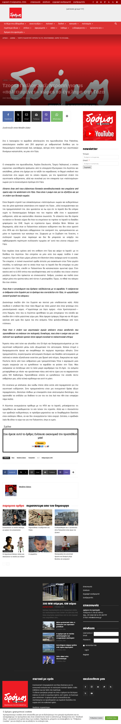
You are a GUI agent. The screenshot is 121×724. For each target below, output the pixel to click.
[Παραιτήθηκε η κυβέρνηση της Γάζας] (40, 517)
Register (86, 655)
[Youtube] (117, 2)
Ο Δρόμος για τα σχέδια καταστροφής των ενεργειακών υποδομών (65, 636)
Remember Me (91, 645)
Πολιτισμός (86, 24)
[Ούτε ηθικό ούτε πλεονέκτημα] (48, 660)
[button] (116, 24)
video (53, 28)
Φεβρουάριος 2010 (47, 458)
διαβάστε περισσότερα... (42, 707)
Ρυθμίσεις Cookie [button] (96, 718)
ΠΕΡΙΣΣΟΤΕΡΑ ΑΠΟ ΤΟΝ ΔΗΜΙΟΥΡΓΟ (47, 506)
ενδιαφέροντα (78, 28)
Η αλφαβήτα (33, 554)
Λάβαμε (64, 28)
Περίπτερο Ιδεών (11, 28)
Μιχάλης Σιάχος (12, 98)
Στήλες (26, 28)
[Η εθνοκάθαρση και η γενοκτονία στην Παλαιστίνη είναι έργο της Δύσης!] (66, 517)
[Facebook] (93, 2)
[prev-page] (4, 563)
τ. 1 (38, 458)
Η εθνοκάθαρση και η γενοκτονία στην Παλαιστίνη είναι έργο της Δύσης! (66, 530)
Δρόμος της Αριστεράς (13, 32)
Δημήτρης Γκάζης (48, 607)
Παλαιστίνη (31, 458)
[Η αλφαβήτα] (40, 544)
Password (87, 640)
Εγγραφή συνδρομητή (61, 2)
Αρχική (5, 38)
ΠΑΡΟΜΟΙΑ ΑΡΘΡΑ (13, 506)
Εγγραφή (87, 167)
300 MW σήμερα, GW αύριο (59, 604)
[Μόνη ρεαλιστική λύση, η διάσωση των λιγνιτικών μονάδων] (48, 625)
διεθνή (12, 38)
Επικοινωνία (35, 2)
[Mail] (101, 2)
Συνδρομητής (79, 2)
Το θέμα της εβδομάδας (14, 24)
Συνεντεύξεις (35, 24)
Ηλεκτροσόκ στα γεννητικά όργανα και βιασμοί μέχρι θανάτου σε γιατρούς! (64, 556)
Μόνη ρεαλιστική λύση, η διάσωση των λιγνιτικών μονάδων (65, 624)
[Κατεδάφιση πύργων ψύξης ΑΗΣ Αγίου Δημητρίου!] (48, 648)
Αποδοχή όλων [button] (111, 718)
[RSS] (109, 2)
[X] (113, 2)
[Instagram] (97, 2)
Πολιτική (49, 24)
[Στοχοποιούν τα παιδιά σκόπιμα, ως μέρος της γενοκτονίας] (14, 517)
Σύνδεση (46, 2)
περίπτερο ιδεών (59, 524)
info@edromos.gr (95, 617)
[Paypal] (105, 2)
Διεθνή (61, 24)
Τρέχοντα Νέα (96, 28)
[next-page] (7, 563)
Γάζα (13, 458)
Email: (86, 160)
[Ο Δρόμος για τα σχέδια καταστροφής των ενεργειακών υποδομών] (48, 637)
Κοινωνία (73, 24)
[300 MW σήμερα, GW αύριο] (60, 592)
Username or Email (88, 634)
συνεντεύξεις (14, 80)
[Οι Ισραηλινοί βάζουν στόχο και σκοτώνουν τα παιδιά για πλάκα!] (14, 544)
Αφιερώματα (40, 28)
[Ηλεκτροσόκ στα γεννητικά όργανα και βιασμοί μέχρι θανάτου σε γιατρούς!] (66, 544)
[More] (67, 116)
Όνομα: (86, 154)
